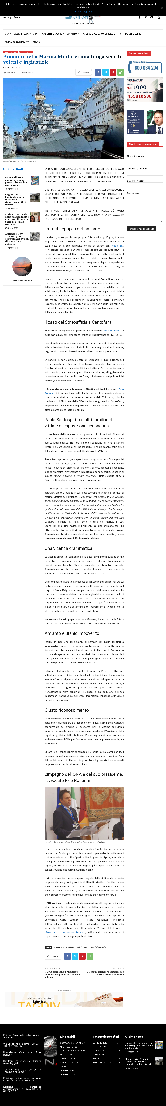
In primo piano (10, 52)
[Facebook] (139, 17)
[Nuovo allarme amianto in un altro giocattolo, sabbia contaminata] (34, 180)
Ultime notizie (26, 52)
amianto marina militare (64, 947)
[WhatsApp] (120, 72)
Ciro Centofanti (111, 330)
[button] (159, 17)
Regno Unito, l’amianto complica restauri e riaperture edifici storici (16, 199)
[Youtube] (151, 17)
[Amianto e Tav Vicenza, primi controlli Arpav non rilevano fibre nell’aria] (34, 236)
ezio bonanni (82, 947)
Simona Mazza (12, 72)
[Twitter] (145, 17)
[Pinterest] (113, 72)
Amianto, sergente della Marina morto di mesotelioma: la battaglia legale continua (17, 219)
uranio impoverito (98, 947)
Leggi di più (88, 11)
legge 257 (117, 245)
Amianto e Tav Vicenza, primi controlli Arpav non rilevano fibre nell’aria (17, 238)
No (79, 11)
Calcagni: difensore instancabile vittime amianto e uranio (105, 973)
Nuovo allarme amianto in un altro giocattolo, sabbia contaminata (16, 181)
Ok (75, 11)
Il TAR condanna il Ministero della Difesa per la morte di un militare (62, 974)
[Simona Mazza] (22, 266)
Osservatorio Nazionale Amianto (65, 932)
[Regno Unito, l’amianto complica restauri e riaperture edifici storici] (34, 197)
